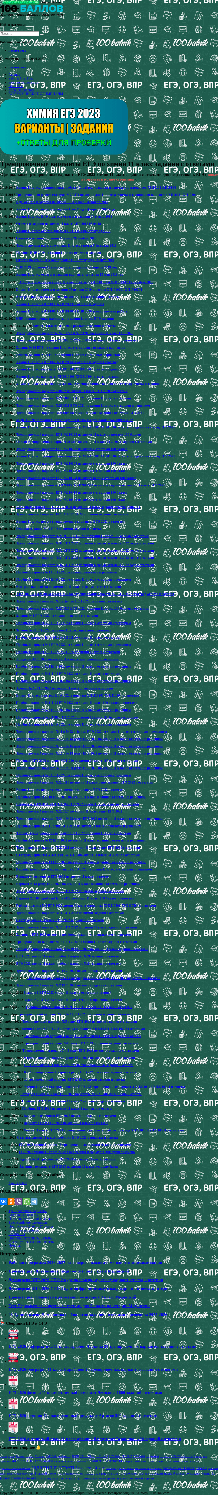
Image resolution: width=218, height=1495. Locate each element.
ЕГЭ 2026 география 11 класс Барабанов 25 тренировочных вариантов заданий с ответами (93, 1369)
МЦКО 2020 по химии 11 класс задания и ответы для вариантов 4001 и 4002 (74, 420)
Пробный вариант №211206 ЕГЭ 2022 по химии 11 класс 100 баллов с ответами (77, 717)
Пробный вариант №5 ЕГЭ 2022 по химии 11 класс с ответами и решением (73, 666)
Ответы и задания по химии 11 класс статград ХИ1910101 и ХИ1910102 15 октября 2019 (86, 282)
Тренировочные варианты (28, 1211)
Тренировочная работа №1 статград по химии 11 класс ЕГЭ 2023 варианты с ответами (93, 978)
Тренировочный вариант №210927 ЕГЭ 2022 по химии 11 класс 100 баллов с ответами (82, 608)
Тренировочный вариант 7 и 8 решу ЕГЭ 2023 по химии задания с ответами (80, 1050)
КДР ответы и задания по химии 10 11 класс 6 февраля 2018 (62, 202)
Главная (14, 74)
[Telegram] (34, 1201)
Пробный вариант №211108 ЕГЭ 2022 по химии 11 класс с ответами (68, 673)
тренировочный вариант (138, 1478)
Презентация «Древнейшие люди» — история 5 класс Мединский (69, 1271)
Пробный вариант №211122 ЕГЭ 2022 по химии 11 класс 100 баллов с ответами (76, 702)
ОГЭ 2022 (165, 1456)
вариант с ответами (75, 1461)
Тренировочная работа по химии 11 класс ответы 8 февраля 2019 (66, 245)
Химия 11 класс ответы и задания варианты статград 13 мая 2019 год (69, 274)
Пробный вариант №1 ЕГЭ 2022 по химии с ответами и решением (67, 572)
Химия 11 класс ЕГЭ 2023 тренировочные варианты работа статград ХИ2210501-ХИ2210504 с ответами (104, 1130)
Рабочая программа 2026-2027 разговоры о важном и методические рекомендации (85, 1262)
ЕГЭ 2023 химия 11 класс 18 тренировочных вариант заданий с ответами (75, 1145)
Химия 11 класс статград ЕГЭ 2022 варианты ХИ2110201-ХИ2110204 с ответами (77, 695)
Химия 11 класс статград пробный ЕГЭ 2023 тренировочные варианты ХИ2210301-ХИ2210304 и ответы (104, 1087)
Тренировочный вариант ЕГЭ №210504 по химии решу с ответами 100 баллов (76, 478)
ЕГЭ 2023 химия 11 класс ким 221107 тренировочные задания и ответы (78, 1065)
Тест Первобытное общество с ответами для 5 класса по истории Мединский (79, 1306)
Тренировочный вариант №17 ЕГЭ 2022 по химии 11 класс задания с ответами (76, 927)
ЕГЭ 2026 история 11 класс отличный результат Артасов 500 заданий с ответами (84, 1415)
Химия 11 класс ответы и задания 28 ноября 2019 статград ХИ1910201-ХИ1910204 (79, 289)
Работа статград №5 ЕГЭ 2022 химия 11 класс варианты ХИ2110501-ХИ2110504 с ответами (86, 905)
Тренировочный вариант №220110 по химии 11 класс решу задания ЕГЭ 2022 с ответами (84, 782)
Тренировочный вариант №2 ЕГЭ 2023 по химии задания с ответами (69, 985)
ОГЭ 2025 (176, 1456)
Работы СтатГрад (21, 78)
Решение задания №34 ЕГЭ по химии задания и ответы (58, 529)
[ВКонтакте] (3, 1201)
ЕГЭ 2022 (87, 1456)
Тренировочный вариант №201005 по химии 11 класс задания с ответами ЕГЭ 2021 (80, 413)
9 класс (20, 1456)
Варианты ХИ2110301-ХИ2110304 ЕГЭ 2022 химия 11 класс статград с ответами (77, 804)
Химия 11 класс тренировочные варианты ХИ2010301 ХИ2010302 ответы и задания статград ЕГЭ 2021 (95, 427)
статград (44, 1478)
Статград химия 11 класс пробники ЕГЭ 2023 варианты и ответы (67, 1137)
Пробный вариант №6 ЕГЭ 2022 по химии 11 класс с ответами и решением (73, 681)
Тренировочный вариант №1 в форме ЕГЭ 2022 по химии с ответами (69, 601)
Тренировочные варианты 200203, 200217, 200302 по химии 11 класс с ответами (77, 340)
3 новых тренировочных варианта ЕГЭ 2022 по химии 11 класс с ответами (73, 833)
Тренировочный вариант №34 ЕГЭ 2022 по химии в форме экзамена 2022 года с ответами (85, 565)
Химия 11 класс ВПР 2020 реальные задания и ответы (74, 326)
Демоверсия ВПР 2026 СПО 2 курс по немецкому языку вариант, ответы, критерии (86, 1280)
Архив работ (18, 1183)
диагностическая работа (15, 1468)
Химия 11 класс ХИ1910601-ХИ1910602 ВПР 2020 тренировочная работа (72, 311)
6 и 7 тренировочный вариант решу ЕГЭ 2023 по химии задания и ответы (81, 1072)
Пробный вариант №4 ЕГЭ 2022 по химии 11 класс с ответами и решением (73, 644)
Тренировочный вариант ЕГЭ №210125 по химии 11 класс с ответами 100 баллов (78, 434)
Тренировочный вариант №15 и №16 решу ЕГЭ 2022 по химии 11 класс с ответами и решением (89, 746)
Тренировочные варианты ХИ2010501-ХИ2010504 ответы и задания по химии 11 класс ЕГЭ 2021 (90, 485)
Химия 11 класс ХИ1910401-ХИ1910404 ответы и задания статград (67, 362)
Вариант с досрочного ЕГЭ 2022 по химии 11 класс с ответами (63, 876)
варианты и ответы (104, 1460)
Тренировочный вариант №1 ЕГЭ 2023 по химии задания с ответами (69, 971)
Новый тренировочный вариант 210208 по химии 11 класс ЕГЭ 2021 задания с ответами (84, 442)
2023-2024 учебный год (58, 1456)
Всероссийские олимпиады (28, 1222)
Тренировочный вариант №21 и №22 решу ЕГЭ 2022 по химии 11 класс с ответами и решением (89, 818)
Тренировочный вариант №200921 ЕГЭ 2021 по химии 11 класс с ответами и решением (83, 405)
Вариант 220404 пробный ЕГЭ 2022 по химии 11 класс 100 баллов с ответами (75, 898)
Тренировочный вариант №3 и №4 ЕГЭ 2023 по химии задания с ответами (75, 1014)
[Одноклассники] (11, 1201)
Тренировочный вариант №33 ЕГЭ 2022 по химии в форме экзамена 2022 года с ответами (85, 558)
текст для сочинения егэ (66, 1478)
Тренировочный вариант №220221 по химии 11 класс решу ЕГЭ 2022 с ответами (78, 847)
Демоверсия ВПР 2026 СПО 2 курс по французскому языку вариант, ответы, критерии (89, 1288)
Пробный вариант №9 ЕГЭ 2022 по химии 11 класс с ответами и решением (73, 775)
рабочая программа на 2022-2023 (80, 1473)
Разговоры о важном (24, 82)
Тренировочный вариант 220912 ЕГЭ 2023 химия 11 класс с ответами (79, 1007)
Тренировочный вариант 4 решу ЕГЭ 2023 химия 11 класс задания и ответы (82, 1036)
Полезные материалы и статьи (31, 1238)
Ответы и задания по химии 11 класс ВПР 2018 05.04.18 (58, 224)
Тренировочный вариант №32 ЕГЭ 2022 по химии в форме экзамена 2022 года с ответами (85, 550)
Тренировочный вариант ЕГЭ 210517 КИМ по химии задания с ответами (72, 514)
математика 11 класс (179, 1468)
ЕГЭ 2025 (127, 1456)
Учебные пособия (21, 90)
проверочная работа (18, 1473)
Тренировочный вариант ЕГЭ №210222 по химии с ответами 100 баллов (72, 449)
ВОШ (75, 1456)
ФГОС (17, 1461)
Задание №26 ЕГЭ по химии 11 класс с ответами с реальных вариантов (70, 347)
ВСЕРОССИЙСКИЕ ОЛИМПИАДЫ (36, 93)
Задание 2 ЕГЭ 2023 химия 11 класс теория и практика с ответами (74, 1000)
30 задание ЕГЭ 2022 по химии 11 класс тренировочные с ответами (67, 659)
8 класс (11, 1456)
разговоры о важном (119, 1473)
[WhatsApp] (26, 1201)
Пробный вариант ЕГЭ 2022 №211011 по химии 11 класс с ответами (68, 637)
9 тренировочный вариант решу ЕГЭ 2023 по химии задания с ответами (79, 1058)
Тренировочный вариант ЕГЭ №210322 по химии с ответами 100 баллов (72, 471)
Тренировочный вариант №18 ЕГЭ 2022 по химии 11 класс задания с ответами (76, 942)
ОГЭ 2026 (187, 1456)
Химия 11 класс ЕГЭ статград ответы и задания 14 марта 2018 (64, 216)
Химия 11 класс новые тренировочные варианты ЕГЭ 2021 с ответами (70, 521)
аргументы (44, 1461)
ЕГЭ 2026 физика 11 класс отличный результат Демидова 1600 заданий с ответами (85, 1392)
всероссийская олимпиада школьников (153, 1461)
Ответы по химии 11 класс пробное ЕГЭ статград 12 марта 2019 (65, 260)
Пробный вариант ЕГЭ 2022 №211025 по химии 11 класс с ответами (68, 652)
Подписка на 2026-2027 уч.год (31, 1226)
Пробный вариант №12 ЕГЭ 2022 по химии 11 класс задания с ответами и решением (81, 840)
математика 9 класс (148, 1468)
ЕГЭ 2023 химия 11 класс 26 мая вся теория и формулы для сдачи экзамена (77, 1152)
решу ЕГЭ (144, 1473)
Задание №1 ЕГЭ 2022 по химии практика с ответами (57, 615)
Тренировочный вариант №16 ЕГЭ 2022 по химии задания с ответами (70, 913)
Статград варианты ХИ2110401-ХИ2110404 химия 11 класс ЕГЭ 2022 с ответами (78, 855)
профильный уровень (44, 1473)
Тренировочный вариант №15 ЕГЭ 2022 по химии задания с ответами (70, 891)
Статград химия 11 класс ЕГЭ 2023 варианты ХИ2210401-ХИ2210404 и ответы (81, 1094)
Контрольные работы (24, 1230)
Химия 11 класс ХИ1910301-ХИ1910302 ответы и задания (60, 304)
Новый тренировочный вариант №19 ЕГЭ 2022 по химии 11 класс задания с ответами (82, 949)
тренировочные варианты (100, 1478)
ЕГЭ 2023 (102, 1456)
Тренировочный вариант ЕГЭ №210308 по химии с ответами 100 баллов (72, 463)
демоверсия (191, 1461)
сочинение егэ (24, 1478)
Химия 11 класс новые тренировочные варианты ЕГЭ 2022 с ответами (70, 789)
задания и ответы (54, 1467)
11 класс (40, 1456)
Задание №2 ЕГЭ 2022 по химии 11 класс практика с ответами (63, 630)
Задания (152, 1456)
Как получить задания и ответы (31, 1241)
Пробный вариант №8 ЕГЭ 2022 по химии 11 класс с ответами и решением (73, 724)
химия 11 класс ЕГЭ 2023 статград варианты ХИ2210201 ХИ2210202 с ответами (83, 1029)
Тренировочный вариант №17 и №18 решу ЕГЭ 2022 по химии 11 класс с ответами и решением (89, 753)
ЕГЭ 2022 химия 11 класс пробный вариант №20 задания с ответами (68, 956)
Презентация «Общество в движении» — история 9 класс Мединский (72, 1297)
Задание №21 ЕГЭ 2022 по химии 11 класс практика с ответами (64, 688)
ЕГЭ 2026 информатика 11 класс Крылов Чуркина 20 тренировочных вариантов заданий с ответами (102, 1346)
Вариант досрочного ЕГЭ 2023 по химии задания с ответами (70, 1116)
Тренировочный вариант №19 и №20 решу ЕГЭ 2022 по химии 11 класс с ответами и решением (89, 768)
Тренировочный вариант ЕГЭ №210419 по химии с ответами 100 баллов (72, 492)
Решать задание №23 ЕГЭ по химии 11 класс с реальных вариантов (68, 355)
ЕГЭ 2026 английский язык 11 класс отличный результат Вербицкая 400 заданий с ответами (95, 1439)
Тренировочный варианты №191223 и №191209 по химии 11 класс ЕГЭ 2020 (74, 333)
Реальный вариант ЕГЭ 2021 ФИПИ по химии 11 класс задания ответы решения (78, 507)
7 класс (3, 1456)
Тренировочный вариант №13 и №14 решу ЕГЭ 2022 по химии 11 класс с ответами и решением (89, 739)
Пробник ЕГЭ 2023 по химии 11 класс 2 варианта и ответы (67, 1108)
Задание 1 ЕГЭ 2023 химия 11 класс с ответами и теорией (67, 992)
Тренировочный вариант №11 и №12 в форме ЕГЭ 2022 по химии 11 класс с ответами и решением (91, 731)
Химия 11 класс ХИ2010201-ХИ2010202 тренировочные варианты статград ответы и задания (88, 384)
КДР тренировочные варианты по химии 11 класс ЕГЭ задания (65, 318)
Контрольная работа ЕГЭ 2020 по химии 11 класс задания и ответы (68, 297)
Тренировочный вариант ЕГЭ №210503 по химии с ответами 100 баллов (72, 500)
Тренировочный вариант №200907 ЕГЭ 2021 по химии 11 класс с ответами (73, 398)
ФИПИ (28, 1461)
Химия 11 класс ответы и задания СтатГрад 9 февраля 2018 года (66, 209)
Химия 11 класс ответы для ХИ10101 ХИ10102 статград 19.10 (63, 231)
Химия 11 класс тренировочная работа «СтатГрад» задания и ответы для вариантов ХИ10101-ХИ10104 (96, 187)
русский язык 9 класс (167, 1473)
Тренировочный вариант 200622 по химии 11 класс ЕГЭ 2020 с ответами (72, 391)
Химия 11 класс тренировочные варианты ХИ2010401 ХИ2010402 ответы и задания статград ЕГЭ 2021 (95, 456)
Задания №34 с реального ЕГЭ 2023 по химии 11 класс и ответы (67, 1159)
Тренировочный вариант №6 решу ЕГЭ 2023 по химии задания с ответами (81, 1043)
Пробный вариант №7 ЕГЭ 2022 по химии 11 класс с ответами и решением (73, 710)
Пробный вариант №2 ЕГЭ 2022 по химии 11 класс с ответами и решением (73, 579)
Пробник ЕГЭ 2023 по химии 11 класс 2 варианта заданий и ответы (73, 1101)
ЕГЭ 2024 (115, 1456)
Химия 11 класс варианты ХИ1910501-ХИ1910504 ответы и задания (68, 369)
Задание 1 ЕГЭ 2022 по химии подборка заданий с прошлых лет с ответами (73, 934)
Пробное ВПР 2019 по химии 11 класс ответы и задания (58, 252)
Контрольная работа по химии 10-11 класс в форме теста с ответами (68, 586)
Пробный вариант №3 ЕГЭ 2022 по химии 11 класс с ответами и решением (73, 623)
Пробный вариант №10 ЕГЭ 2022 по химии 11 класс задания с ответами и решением (81, 797)
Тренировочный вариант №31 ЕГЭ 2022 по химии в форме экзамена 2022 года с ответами (85, 543)
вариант (59, 1461)
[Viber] (18, 1201)
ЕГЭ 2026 (139, 1456)
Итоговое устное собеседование (32, 1218)
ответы (201, 1468)
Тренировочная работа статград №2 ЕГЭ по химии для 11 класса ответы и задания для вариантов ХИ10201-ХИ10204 (106, 195)
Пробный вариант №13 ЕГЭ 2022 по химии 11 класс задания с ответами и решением (81, 862)
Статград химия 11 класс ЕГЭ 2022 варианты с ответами (60, 920)
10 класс (30, 1456)
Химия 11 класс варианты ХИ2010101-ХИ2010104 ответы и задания (68, 376)
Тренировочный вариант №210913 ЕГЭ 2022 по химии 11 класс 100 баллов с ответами (82, 536)
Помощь (15, 1245)
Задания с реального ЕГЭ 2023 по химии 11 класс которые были (68, 1166)
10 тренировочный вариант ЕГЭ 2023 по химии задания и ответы (74, 1079)
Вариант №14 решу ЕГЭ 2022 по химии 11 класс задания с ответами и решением (78, 884)
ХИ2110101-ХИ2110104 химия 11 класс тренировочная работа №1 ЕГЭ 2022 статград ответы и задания (95, 594)
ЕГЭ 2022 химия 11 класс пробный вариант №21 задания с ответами (68, 963)
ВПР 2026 (16, 86)
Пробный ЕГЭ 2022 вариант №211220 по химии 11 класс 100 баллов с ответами (77, 760)
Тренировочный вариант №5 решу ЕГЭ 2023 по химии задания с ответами (79, 1021)
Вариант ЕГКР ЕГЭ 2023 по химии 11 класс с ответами (66, 1123)
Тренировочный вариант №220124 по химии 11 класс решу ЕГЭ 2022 (69, 811)
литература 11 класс (120, 1468)
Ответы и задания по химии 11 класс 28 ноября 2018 (56, 238)
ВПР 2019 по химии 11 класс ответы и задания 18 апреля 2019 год (66, 267)
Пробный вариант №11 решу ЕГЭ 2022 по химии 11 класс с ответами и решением (78, 826)
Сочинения (17, 1234)
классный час (91, 1467)
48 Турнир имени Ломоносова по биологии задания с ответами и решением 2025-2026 (88, 1314)
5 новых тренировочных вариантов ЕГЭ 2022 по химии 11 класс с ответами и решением (84, 869)
